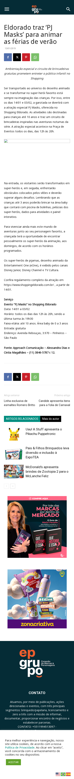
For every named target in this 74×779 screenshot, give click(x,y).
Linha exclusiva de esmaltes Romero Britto (19, 403)
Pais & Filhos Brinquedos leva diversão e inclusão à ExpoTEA (47, 452)
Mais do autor (50, 418)
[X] (17, 57)
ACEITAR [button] (13, 762)
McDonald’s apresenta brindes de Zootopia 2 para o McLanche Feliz (47, 471)
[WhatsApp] (35, 57)
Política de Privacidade (20, 747)
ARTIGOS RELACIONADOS (22, 418)
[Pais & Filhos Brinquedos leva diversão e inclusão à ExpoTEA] (14, 452)
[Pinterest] (26, 57)
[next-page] (12, 486)
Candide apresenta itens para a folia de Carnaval (54, 403)
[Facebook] (8, 57)
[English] (58, 774)
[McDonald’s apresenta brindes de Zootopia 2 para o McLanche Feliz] (14, 471)
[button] (6, 9)
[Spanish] (68, 774)
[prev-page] (6, 486)
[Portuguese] (63, 774)
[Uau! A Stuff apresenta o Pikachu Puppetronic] (14, 434)
